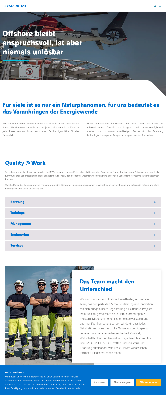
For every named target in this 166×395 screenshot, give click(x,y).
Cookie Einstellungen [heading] (14, 372)
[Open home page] (15, 6)
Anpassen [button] (99, 382)
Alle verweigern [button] (122, 382)
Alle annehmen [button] (149, 382)
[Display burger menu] (160, 6)
